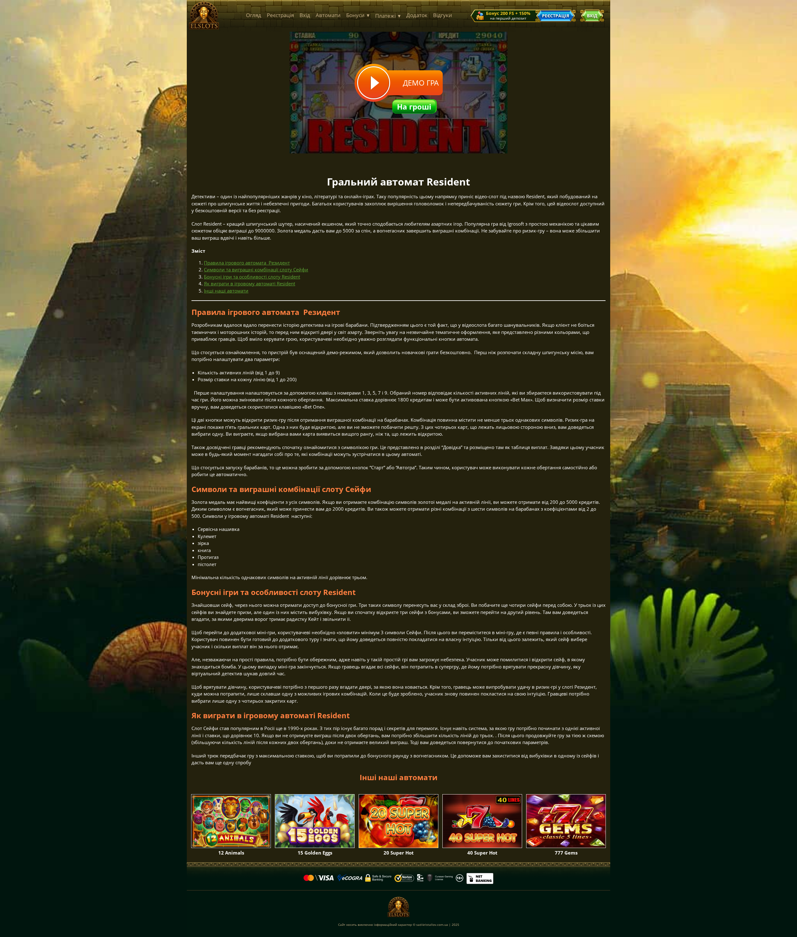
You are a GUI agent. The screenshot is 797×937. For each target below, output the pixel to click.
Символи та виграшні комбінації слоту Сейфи (256, 269)
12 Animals (231, 853)
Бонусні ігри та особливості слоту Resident (252, 277)
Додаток (416, 15)
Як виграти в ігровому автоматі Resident (249, 283)
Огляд (253, 15)
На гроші (414, 106)
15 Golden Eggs (315, 853)
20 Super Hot (399, 853)
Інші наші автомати (226, 291)
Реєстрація (280, 15)
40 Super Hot (482, 853)
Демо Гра (421, 82)
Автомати (328, 15)
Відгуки (442, 15)
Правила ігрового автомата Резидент (247, 263)
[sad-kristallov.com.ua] (204, 27)
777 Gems (566, 853)
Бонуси (358, 15)
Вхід (304, 15)
